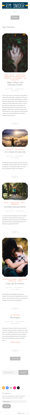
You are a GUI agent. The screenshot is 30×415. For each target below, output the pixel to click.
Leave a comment (15, 90)
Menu (16, 17)
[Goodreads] (11, 387)
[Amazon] (3, 387)
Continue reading (11, 342)
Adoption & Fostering (10, 279)
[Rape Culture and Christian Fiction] (15, 52)
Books (12, 75)
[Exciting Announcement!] (15, 191)
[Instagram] (14, 387)
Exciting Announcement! (15, 207)
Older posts (15, 358)
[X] (18, 387)
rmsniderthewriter (19, 88)
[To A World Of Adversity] (15, 138)
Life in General (17, 78)
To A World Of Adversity (15, 152)
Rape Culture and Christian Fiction (15, 83)
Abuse (6, 75)
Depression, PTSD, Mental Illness (14, 76)
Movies (20, 281)
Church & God (20, 75)
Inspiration (7, 78)
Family (23, 202)
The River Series (15, 315)
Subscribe (23, 372)
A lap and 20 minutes (15, 283)
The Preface (15, 317)
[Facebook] (7, 387)
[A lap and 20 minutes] (15, 257)
